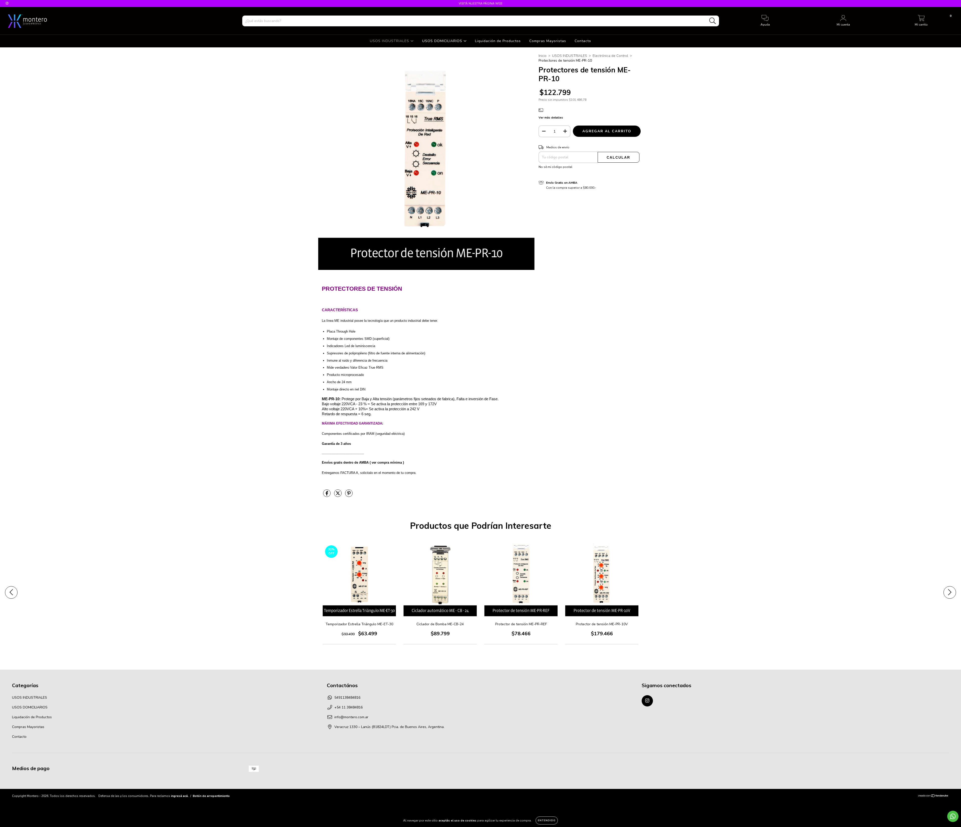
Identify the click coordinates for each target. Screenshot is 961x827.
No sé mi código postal (555, 167)
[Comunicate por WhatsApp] (952, 816)
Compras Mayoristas (547, 41)
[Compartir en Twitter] (338, 495)
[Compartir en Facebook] (327, 495)
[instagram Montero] (7, 3)
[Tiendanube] (933, 796)
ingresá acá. (179, 796)
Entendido (547, 820)
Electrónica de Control (610, 55)
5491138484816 (347, 697)
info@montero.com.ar (351, 717)
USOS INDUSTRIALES (390, 41)
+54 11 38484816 (348, 707)
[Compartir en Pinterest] (349, 495)
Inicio (543, 55)
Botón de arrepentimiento (211, 796)
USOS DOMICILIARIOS (442, 41)
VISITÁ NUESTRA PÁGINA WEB (480, 4)
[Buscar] (712, 21)
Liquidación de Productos (498, 41)
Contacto (583, 41)
